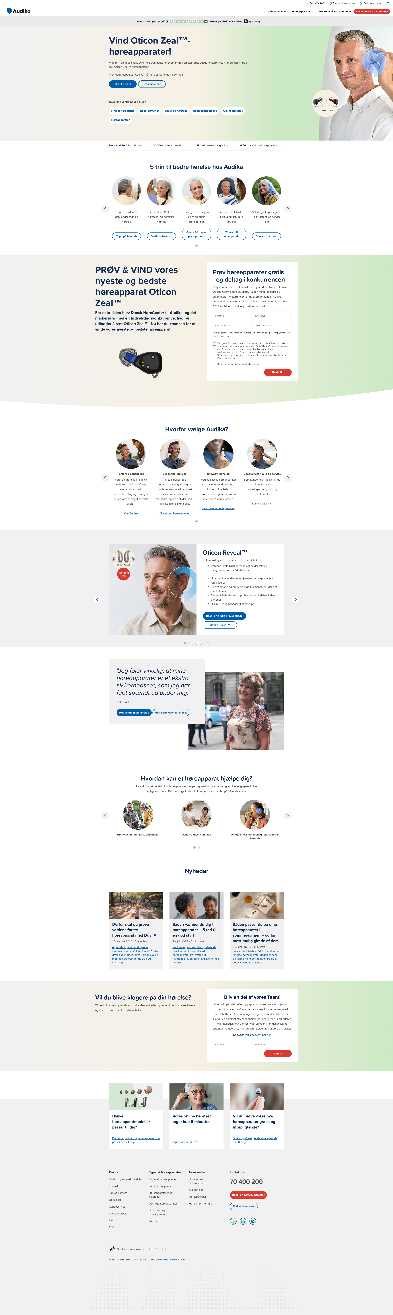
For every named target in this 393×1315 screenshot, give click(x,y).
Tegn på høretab (126, 236)
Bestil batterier (149, 111)
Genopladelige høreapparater (157, 1212)
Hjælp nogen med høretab (125, 1179)
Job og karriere (118, 1193)
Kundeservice (117, 1206)
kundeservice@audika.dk (173, 1259)
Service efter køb (266, 236)
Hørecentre (197, 1172)
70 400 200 (246, 1181)
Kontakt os (115, 1186)
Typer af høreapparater (165, 1172)
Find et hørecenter (122, 111)
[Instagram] (252, 1222)
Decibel (153, 1221)
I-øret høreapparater (161, 1186)
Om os (113, 1172)
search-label (388, 3)
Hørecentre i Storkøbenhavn (198, 1181)
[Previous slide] (105, 209)
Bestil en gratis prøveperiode (224, 616)
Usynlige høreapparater (163, 1203)
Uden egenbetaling (205, 111)
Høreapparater (120, 120)
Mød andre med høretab (134, 713)
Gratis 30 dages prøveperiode (196, 234)
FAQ (111, 1227)
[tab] (277, 11)
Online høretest (233, 111)
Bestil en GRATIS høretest (372, 11)
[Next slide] (288, 209)
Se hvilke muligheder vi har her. (252, 1035)
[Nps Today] (188, 21)
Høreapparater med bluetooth (160, 1195)
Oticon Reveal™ (220, 625)
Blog (111, 1220)
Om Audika (131, 513)
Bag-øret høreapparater (163, 1179)
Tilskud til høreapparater (231, 234)
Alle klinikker (196, 1190)
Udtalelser (115, 1200)
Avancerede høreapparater (218, 508)
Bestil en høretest (176, 111)
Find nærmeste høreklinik (171, 713)
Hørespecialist (197, 1197)
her (233, 358)
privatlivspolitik (226, 336)
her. (257, 363)
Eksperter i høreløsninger (175, 513)
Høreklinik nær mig (200, 1203)
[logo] (18, 11)
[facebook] (233, 1222)
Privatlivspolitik (118, 1213)
